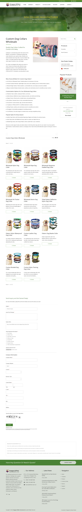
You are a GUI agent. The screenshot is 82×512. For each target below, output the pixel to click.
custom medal (30, 453)
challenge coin (34, 453)
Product (37, 4)
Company (30, 4)
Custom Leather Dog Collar (30, 234)
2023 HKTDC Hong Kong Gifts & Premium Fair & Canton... (49, 494)
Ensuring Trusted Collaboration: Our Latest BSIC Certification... (49, 487)
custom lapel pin (24, 453)
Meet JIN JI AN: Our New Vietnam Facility (49, 474)
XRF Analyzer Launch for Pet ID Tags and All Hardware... (50, 500)
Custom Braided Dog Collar (12, 268)
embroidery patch (46, 453)
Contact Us (53, 453)
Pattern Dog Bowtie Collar (50, 233)
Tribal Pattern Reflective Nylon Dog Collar (49, 200)
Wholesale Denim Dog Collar (31, 200)
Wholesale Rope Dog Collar (30, 166)
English (74, 1)
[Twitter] (7, 494)
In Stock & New (47, 4)
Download (66, 68)
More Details (68, 115)
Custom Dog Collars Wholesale (55, 22)
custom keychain (40, 453)
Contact (69, 4)
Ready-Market (73, 510)
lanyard (50, 453)
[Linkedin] (9, 494)
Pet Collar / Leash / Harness (43, 22)
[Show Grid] (56, 138)
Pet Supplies (35, 22)
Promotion (30, 22)
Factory (55, 4)
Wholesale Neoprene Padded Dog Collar (48, 166)
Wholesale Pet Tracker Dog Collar (12, 200)
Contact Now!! (68, 462)
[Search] (75, 38)
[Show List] (57, 138)
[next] (57, 134)
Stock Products (64, 52)
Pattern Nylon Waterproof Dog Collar (14, 234)
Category (25, 22)
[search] (59, 1)
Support (62, 4)
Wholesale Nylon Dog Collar (12, 166)
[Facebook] (6, 494)
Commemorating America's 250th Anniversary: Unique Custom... (49, 481)
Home (24, 4)
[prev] (7, 134)
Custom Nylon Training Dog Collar (31, 268)
